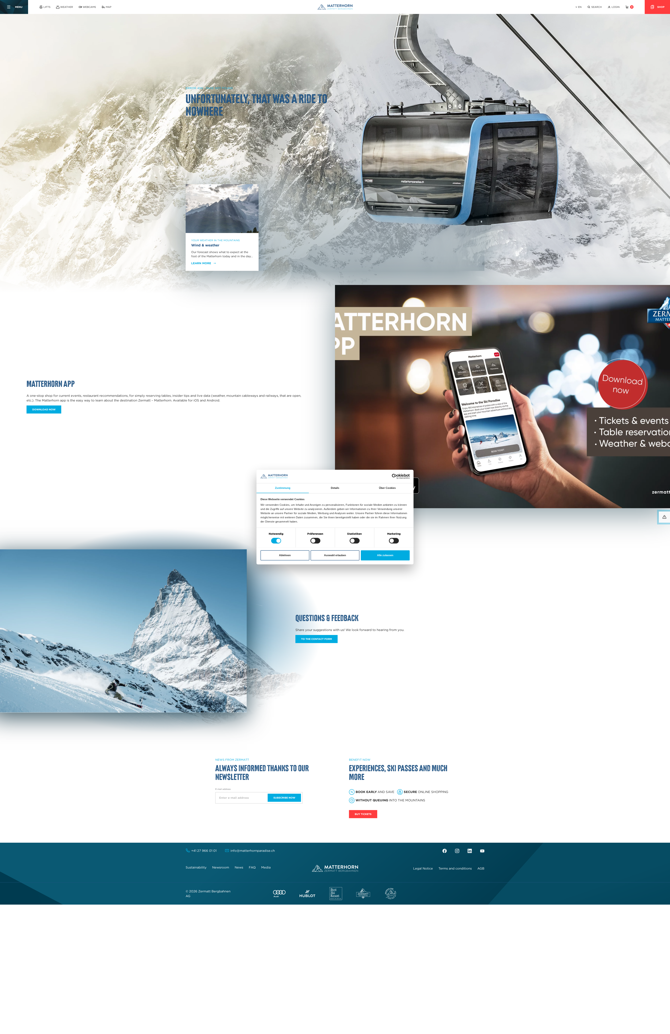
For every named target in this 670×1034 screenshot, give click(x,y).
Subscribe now (284, 797)
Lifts (46, 7)
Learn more (201, 263)
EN (580, 7)
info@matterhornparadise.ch (252, 851)
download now (43, 409)
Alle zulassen (385, 555)
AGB (480, 868)
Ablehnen (285, 555)
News (239, 867)
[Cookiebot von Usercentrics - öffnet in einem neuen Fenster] (394, 476)
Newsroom (220, 867)
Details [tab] (335, 487)
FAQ (252, 867)
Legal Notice (423, 868)
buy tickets (363, 814)
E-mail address (223, 789)
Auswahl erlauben (335, 555)
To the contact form (316, 639)
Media (266, 867)
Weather (66, 7)
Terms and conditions (455, 868)
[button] (594, 7)
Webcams (89, 7)
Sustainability (196, 867)
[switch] (315, 540)
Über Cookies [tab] (387, 487)
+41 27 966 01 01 (204, 851)
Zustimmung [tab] (283, 487)
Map (108, 7)
